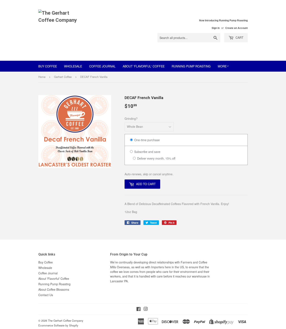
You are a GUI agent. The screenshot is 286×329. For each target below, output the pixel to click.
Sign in (216, 28)
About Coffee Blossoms (53, 289)
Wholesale (73, 66)
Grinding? (131, 118)
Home (41, 77)
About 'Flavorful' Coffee (144, 66)
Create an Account (236, 28)
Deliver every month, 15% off (155, 158)
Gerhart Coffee (63, 77)
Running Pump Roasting (191, 66)
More (222, 66)
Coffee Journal (102, 66)
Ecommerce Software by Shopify (58, 325)
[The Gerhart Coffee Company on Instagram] (146, 309)
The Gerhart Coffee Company (65, 321)
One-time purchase (146, 140)
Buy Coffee (47, 66)
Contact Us (45, 295)
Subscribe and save (146, 152)
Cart (239, 37)
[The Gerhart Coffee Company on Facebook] (138, 309)
